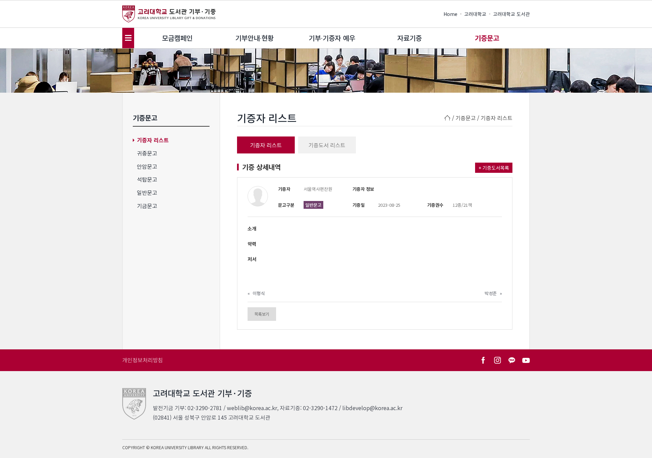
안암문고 (147, 166)
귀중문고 (147, 153)
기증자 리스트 (153, 140)
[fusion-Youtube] (526, 360)
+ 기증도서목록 (493, 167)
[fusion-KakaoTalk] (511, 360)
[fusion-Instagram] (497, 360)
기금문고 (147, 206)
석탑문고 (147, 179)
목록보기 (261, 314)
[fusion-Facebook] (483, 360)
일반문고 (147, 192)
